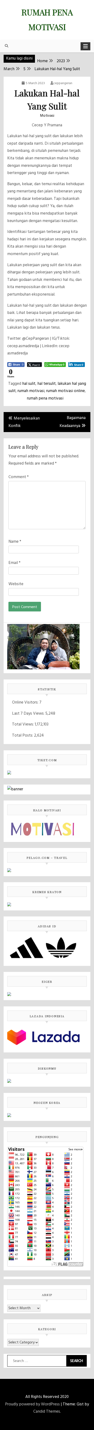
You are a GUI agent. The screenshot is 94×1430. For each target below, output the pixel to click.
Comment (18, 477)
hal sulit (28, 383)
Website (15, 584)
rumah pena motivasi (45, 398)
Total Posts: (23, 735)
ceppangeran (62, 83)
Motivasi (47, 116)
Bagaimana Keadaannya (73, 422)
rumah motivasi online (65, 391)
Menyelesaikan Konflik (24, 422)
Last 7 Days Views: (28, 713)
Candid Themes (46, 1411)
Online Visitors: (25, 702)
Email (14, 563)
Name (14, 541)
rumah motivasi (31, 391)
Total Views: (23, 724)
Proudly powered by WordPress (32, 1404)
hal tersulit (46, 383)
